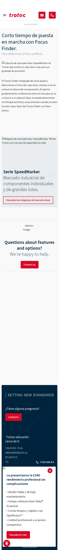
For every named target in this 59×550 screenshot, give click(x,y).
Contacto (13, 417)
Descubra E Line (18, 534)
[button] (6, 543)
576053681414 (47, 462)
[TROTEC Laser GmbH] (17, 15)
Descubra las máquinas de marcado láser (28, 200)
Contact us (30, 264)
